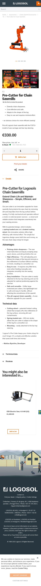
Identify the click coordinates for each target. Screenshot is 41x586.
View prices (6, 142)
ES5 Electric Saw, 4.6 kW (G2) (18, 411)
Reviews (9, 361)
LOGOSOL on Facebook (12, 519)
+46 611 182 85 (31, 513)
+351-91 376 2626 (31, 504)
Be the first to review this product (13, 102)
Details (8, 179)
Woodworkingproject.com (28, 521)
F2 (3, 17)
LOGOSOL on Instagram (11, 521)
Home (4, 15)
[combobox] (20, 9)
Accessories (13, 15)
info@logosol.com (21, 515)
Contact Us (20, 495)
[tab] (20, 178)
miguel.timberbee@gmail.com (20, 506)
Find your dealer (20, 164)
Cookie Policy (23, 568)
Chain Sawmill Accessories (28, 15)
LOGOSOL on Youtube (28, 519)
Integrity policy (20, 497)
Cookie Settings (32, 497)
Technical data (11, 354)
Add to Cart (13, 431)
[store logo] (20, 3)
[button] (16, 61)
